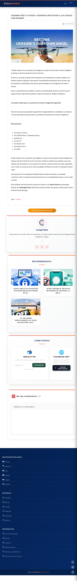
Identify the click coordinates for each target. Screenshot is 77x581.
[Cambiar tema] (72, 562)
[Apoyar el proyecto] (37, 247)
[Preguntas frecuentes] (42, 247)
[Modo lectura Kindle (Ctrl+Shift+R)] (72, 567)
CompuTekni (45, 572)
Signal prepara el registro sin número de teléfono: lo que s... (58, 291)
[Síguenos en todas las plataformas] (47, 247)
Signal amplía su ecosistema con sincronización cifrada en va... (26, 291)
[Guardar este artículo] (72, 572)
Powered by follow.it (29, 369)
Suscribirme (39, 365)
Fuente (18, 199)
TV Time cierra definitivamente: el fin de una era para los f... (26, 320)
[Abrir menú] (71, 3)
